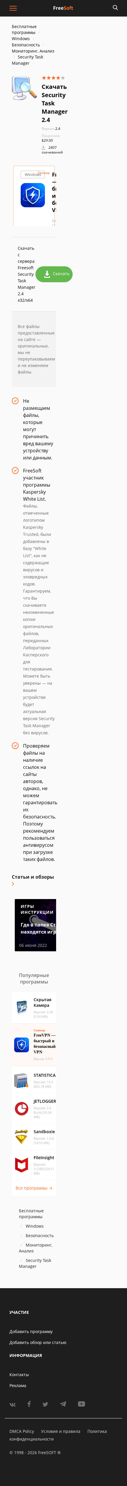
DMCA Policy (21, 1431)
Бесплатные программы (24, 29)
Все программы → (34, 1188)
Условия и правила (60, 1431)
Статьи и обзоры (33, 877)
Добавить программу (31, 1331)
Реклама (17, 1385)
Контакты (19, 1374)
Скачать (61, 273)
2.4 (51, 128)
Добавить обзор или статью (37, 1342)
